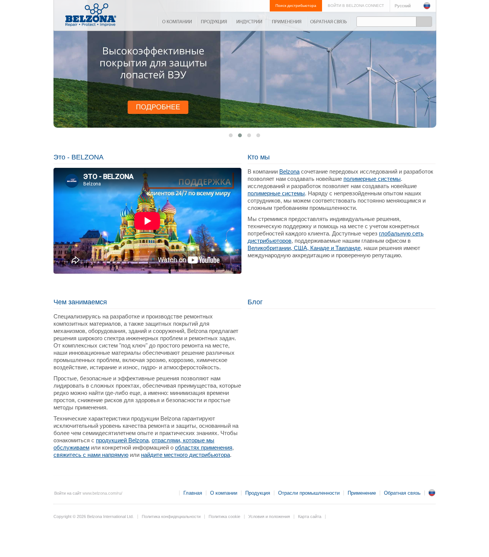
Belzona (289, 171)
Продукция (213, 21)
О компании (176, 21)
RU (432, 492)
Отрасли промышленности (249, 21)
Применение (287, 21)
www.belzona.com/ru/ (102, 493)
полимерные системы (372, 178)
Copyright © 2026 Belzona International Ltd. (93, 516)
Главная (192, 493)
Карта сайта (309, 516)
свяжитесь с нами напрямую (90, 454)
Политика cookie (224, 516)
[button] (258, 135)
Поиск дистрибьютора (295, 5)
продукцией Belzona (122, 440)
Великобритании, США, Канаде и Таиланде (304, 248)
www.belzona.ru (90, 14)
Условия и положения (269, 516)
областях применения (203, 447)
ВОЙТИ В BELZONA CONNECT (356, 5)
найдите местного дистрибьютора (185, 454)
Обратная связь (328, 21)
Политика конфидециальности (171, 516)
